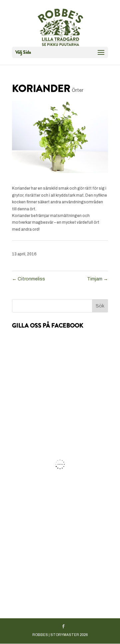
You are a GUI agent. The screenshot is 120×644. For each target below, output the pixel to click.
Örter (77, 90)
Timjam (97, 278)
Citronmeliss (28, 278)
